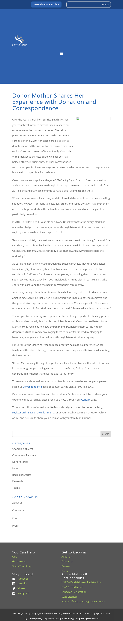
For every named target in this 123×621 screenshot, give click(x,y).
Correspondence (32, 386)
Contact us (18, 510)
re (13, 412)
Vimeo (21, 588)
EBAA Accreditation (72, 587)
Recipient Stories (21, 474)
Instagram (23, 593)
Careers (16, 518)
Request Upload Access (87, 618)
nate (38, 412)
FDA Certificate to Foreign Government (83, 601)
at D (31, 412)
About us (17, 502)
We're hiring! (68, 618)
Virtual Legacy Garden (46, 4)
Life (43, 412)
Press (15, 525)
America (50, 412)
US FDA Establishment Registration (81, 582)
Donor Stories (20, 461)
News (15, 468)
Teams (16, 487)
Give (14, 556)
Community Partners (24, 455)
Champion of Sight (22, 449)
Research (17, 481)
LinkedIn (22, 583)
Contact (86, 399)
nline (26, 412)
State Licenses (70, 596)
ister (18, 412)
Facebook (23, 578)
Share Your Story (22, 566)
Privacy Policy (35, 618)
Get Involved (19, 561)
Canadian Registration (74, 592)
